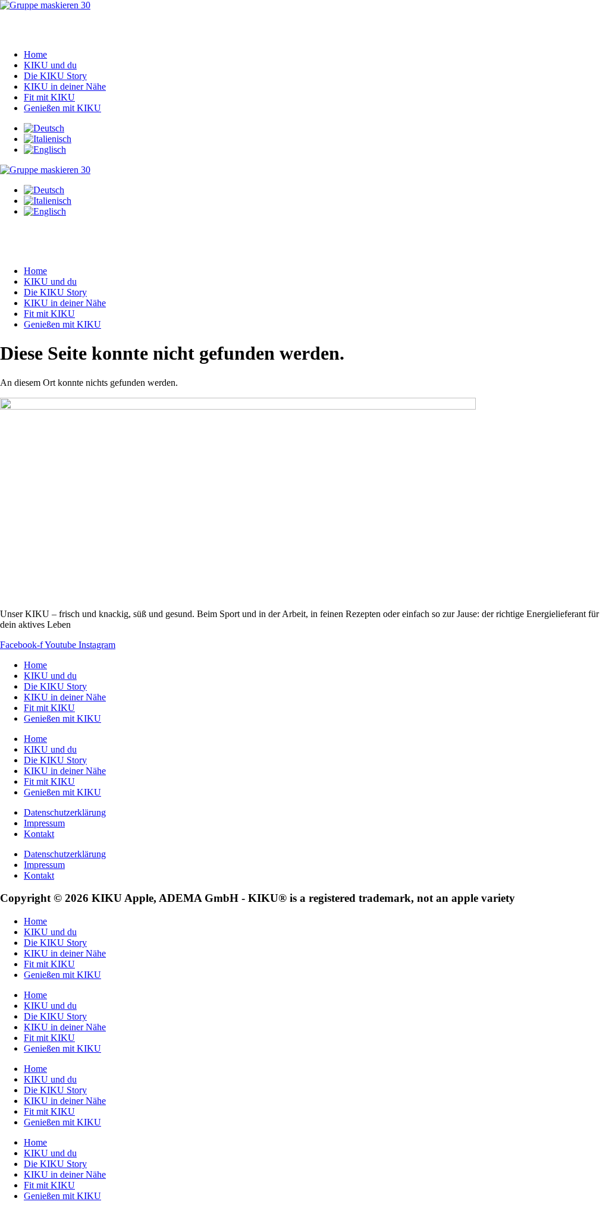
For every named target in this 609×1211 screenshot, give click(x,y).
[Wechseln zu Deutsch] (44, 128)
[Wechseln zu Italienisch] (47, 139)
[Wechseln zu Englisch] (45, 149)
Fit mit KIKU (49, 97)
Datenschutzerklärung (65, 812)
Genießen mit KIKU (62, 108)
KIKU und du (50, 65)
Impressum (44, 823)
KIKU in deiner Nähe (65, 86)
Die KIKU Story (55, 76)
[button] (304, 25)
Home (35, 54)
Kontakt (39, 834)
